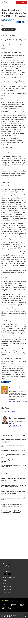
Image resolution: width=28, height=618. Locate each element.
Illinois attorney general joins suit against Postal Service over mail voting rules (12, 511)
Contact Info (5, 580)
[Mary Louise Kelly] (4, 390)
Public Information (7, 592)
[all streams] (26, 616)
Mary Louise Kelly (10, 19)
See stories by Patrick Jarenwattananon (15, 426)
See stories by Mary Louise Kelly (18, 401)
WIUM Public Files (7, 586)
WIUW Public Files (7, 589)
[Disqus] (14, 540)
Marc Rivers (4, 20)
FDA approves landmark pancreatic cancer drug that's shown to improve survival (13, 485)
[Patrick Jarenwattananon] (4, 420)
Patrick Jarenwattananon (6, 21)
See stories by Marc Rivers (8, 411)
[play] (2, 616)
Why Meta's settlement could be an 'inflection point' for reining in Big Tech (13, 479)
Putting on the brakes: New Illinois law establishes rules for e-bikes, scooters (11, 505)
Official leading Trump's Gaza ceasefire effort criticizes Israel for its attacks (13, 492)
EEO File (4, 583)
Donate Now (22, 2)
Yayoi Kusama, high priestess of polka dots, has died (13, 498)
